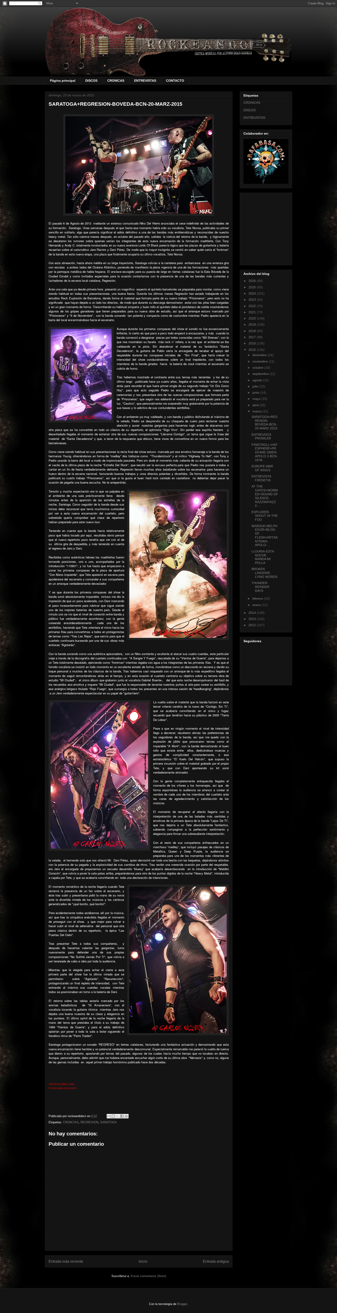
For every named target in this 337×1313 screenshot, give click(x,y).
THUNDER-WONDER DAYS (260, 587)
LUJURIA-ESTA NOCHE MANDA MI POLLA (262, 557)
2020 (253, 318)
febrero (258, 598)
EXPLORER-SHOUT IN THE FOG (264, 516)
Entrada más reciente (66, 1261)
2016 (253, 343)
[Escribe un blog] (113, 1116)
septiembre (261, 374)
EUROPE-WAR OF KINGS (262, 468)
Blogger (182, 1304)
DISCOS (91, 80)
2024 (253, 293)
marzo (257, 411)
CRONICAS (115, 80)
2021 (253, 312)
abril (256, 405)
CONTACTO (175, 80)
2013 (253, 619)
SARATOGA (108, 1122)
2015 (253, 350)
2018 (253, 331)
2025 (253, 287)
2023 (253, 299)
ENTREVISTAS (145, 80)
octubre (258, 367)
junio (256, 392)
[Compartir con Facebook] (122, 1116)
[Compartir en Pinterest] (126, 1116)
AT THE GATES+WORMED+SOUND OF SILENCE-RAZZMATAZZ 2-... (264, 496)
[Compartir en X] (117, 1116)
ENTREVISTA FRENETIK (261, 478)
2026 (253, 281)
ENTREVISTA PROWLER (261, 436)
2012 (253, 625)
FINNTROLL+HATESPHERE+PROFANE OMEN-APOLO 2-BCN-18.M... (264, 452)
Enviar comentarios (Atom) (148, 1276)
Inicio (143, 1261)
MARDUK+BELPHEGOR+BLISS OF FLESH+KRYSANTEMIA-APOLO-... (264, 535)
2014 (253, 613)
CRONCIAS (71, 1122)
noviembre (260, 361)
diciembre (260, 355)
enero (257, 605)
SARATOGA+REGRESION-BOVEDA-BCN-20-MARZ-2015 (264, 422)
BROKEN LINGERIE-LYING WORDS (264, 573)
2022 (253, 306)
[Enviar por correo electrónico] (109, 1116)
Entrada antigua (216, 1261)
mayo (256, 399)
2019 (253, 324)
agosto (257, 380)
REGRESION (89, 1122)
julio (255, 386)
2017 (253, 337)
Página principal (62, 80)
